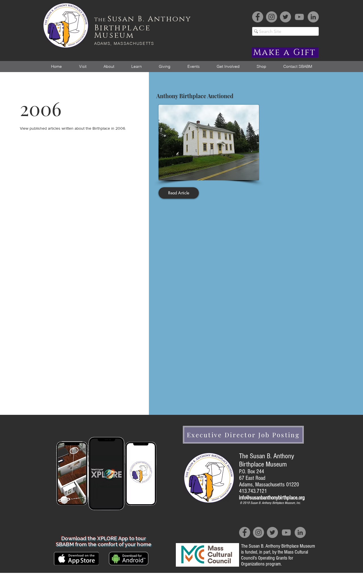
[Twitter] (285, 16)
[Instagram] (271, 16)
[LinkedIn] (313, 16)
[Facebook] (257, 16)
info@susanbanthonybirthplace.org (272, 498)
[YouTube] (299, 16)
